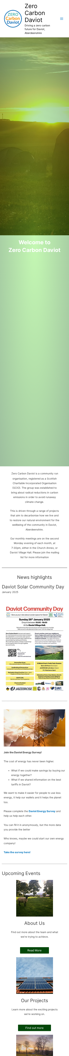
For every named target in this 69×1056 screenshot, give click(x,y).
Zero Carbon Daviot (35, 13)
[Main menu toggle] (62, 19)
